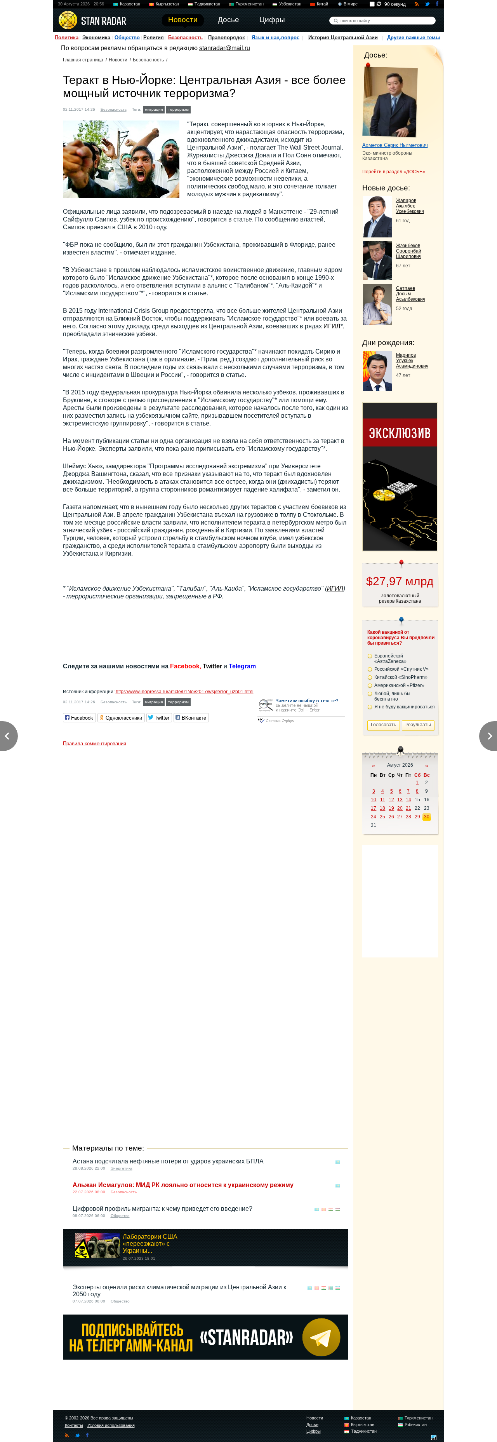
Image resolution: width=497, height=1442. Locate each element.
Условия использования (111, 1425)
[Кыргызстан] (204, 108)
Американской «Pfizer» (399, 685)
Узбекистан (290, 4)
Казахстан (130, 4)
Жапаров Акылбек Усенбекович (410, 206)
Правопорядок (226, 37)
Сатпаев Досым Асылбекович (410, 294)
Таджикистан (207, 4)
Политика (66, 37)
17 (373, 808)
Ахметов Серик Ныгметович (395, 145)
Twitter (212, 666)
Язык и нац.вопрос (275, 37)
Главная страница (83, 60)
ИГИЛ (332, 326)
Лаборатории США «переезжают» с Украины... (150, 1243)
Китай (322, 4)
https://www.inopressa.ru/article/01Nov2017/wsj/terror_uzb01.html (185, 691)
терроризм (178, 109)
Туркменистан (250, 4)
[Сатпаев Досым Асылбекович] (377, 323)
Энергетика (121, 1168)
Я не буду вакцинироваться (404, 707)
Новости (118, 60)
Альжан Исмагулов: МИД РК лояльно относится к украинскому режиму (183, 1185)
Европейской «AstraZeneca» (390, 658)
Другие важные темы (413, 37)
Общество (127, 37)
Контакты (74, 1425)
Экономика (96, 37)
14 (408, 799)
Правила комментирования (94, 743)
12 (391, 799)
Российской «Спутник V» (401, 669)
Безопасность (185, 37)
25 (382, 817)
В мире (351, 4)
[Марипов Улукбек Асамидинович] (377, 389)
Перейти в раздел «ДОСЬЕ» (393, 171)
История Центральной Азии (343, 37)
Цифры (313, 1431)
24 (373, 817)
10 (373, 799)
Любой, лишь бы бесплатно (392, 696)
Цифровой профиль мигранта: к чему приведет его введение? (162, 1208)
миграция (154, 109)
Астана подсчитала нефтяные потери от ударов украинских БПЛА (168, 1161)
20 (400, 808)
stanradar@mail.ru (224, 48)
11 (382, 799)
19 (391, 808)
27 (400, 817)
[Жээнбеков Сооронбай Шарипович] (377, 278)
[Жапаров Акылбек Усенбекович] (377, 235)
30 (426, 817)
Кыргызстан (167, 4)
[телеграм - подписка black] (205, 1357)
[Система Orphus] (301, 723)
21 (408, 808)
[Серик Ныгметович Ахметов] (390, 100)
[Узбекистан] (226, 108)
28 (408, 817)
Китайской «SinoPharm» (400, 677)
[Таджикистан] (212, 108)
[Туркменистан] (219, 108)
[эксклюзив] (400, 548)
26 (391, 817)
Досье (312, 1424)
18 (382, 808)
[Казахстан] (197, 108)
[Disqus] (205, 847)
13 (400, 799)
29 (417, 817)
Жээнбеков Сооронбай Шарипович (408, 251)
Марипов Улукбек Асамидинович (412, 360)
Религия (153, 37)
